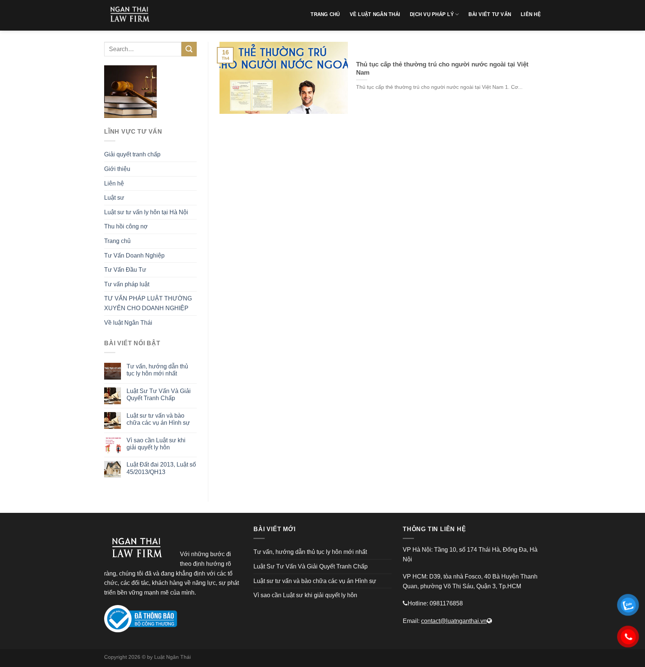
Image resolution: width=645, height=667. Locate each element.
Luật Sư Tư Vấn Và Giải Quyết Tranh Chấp (159, 394)
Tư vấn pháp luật (126, 284)
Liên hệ (114, 183)
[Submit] (188, 49)
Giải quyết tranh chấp (132, 154)
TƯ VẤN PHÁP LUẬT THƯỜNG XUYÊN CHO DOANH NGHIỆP (148, 303)
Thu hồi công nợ (126, 226)
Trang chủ (117, 241)
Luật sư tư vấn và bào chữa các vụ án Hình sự (158, 419)
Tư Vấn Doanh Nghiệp (134, 255)
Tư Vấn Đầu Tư (125, 270)
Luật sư (114, 197)
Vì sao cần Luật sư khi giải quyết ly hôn (156, 444)
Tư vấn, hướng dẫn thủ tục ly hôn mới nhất (157, 370)
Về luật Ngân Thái (128, 323)
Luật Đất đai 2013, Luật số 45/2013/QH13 (161, 468)
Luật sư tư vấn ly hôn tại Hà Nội (146, 212)
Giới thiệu (117, 169)
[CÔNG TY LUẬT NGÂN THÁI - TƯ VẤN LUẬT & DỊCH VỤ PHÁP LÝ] (132, 15)
